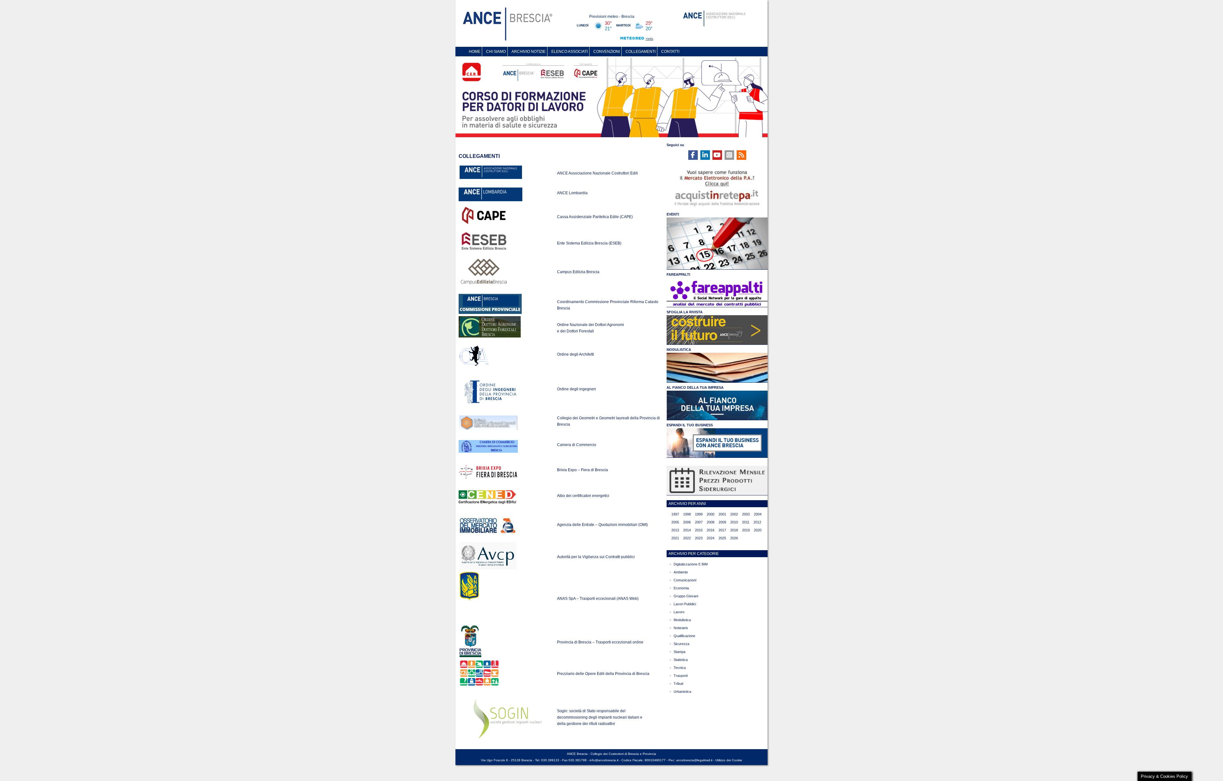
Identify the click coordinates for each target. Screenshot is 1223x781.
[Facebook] (693, 155)
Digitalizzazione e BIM (691, 564)
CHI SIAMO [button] (496, 51)
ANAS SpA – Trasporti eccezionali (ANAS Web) (598, 598)
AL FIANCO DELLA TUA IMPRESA (695, 387)
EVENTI (673, 214)
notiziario (681, 628)
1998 (687, 514)
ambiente (681, 572)
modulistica (682, 620)
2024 (710, 538)
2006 (687, 522)
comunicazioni (685, 580)
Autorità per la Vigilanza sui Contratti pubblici (596, 557)
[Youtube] (717, 155)
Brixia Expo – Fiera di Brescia (582, 470)
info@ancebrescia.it (604, 760)
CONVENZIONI (606, 51)
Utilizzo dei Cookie (728, 760)
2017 (722, 530)
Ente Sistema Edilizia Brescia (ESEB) (589, 243)
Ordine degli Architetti (575, 354)
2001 (722, 514)
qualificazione (684, 636)
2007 (699, 522)
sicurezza (681, 644)
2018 (734, 530)
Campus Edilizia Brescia (578, 272)
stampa (679, 652)
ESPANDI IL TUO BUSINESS (690, 425)
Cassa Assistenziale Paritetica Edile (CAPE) (595, 217)
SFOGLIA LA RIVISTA (685, 312)
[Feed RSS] (741, 155)
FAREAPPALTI (678, 274)
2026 (734, 538)
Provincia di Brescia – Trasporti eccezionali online (600, 642)
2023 (699, 538)
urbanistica (682, 691)
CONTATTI (670, 51)
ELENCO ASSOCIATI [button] (569, 51)
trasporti (681, 676)
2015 (699, 530)
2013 (675, 530)
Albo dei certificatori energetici (583, 495)
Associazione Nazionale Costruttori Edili (603, 173)
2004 (758, 514)
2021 (675, 538)
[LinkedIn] (705, 155)
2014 (687, 530)
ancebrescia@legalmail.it (694, 760)
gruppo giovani (686, 596)
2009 (722, 522)
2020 (758, 530)
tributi (678, 683)
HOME (474, 51)
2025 (722, 538)
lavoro (679, 612)
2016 (710, 530)
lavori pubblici (685, 604)
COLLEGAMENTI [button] (640, 51)
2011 (745, 522)
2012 (757, 522)
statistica (681, 660)
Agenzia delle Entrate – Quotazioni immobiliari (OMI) (602, 524)
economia (681, 588)
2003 (746, 514)
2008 (710, 522)
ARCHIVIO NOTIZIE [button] (528, 51)
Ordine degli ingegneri (576, 389)
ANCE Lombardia (572, 193)
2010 (734, 522)
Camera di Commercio (576, 445)
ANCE (563, 173)
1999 (699, 514)
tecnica (680, 668)
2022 (687, 538)
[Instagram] (729, 155)
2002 (734, 514)
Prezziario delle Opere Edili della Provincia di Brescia (603, 673)
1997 (675, 514)
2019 (746, 530)
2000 (710, 514)
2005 (675, 522)
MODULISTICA (679, 349)
